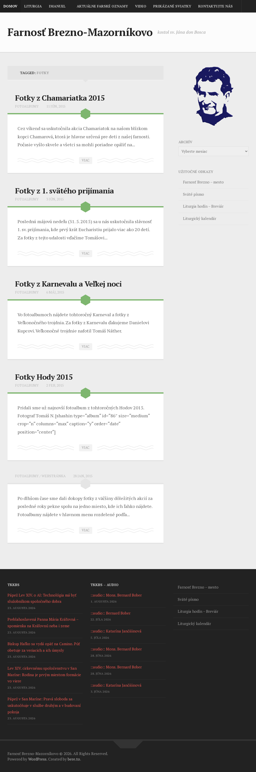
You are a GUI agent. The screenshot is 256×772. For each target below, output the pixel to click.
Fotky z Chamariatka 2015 (59, 98)
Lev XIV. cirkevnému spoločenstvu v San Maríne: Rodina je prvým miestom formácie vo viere (44, 674)
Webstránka (54, 475)
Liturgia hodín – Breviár (203, 206)
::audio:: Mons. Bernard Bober (116, 595)
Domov (10, 6)
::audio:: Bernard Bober (110, 613)
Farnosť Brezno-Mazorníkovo (80, 32)
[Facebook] (245, 32)
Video (140, 6)
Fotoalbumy (27, 106)
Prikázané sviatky (172, 6)
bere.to (74, 759)
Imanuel (57, 6)
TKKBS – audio (104, 584)
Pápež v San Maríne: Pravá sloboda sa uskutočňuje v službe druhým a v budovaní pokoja (44, 705)
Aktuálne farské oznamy (102, 6)
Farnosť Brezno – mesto (203, 181)
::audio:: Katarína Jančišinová (116, 630)
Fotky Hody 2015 (43, 377)
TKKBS (14, 584)
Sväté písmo (193, 194)
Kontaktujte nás (215, 6)
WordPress (37, 759)
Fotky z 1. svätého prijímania (64, 191)
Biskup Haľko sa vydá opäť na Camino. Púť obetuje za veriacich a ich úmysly (44, 647)
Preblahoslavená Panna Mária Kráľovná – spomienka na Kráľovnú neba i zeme (43, 622)
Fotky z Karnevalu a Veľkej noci (68, 284)
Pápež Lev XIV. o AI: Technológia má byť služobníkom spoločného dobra (42, 598)
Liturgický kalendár (199, 218)
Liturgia (33, 6)
